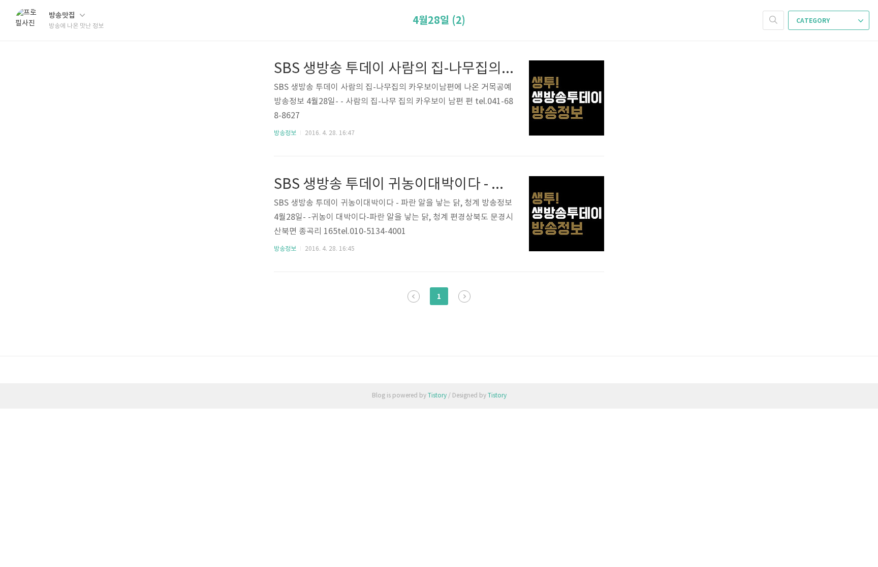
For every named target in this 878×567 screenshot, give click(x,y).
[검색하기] (773, 20)
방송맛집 (63, 15)
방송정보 (285, 133)
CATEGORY (813, 20)
